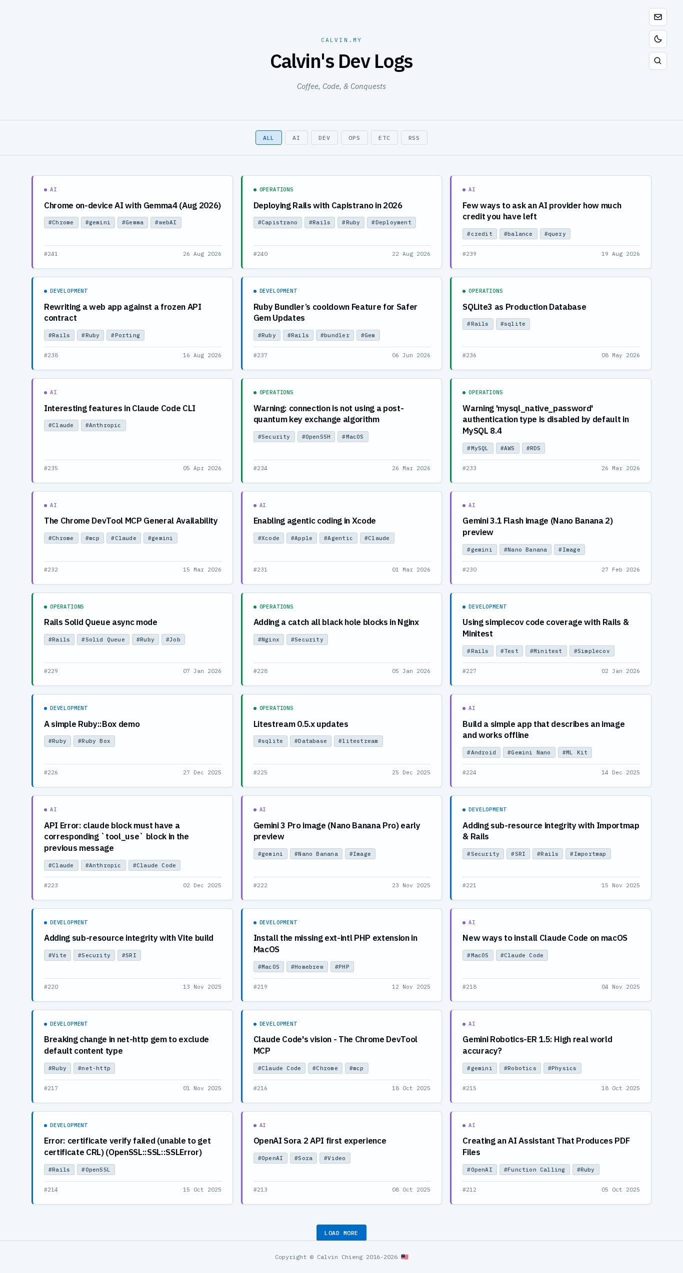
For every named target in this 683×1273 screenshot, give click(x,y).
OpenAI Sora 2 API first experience (320, 1140)
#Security (274, 436)
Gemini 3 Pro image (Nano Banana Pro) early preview (337, 831)
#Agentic (338, 538)
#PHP (342, 966)
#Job (173, 639)
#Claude (61, 425)
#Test (509, 650)
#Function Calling (535, 1169)
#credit (479, 233)
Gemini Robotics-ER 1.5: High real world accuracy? (537, 1045)
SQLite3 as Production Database (524, 306)
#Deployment (391, 222)
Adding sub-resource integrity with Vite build (129, 937)
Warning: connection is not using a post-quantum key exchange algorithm (329, 414)
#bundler (335, 335)
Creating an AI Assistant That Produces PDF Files (546, 1146)
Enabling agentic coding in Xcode (315, 520)
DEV (324, 137)
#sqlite (513, 323)
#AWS (507, 448)
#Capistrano (278, 222)
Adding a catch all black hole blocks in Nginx (336, 622)
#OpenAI (271, 1158)
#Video (335, 1158)
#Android (481, 752)
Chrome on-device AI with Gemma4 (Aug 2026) (132, 205)
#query (555, 233)
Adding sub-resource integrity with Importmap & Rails (550, 831)
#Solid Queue (103, 639)
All (269, 137)
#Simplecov (592, 650)
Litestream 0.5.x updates (301, 723)
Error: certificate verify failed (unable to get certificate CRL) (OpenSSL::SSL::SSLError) (127, 1146)
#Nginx (269, 639)
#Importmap (588, 853)
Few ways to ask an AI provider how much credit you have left (541, 211)
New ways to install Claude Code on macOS (545, 937)
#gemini (98, 222)
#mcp (93, 538)
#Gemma (133, 222)
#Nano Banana (526, 549)
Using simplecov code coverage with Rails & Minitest (545, 628)
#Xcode (269, 538)
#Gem (368, 335)
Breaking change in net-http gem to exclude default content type (126, 1045)
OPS (354, 137)
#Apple (301, 538)
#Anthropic (104, 425)
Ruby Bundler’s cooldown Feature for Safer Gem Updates (336, 312)
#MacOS (353, 436)
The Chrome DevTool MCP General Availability (131, 520)
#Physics (562, 1068)
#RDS (533, 448)
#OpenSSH (316, 436)
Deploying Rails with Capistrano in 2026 (328, 205)
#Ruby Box (94, 740)
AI (296, 137)
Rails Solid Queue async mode (101, 622)
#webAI (165, 222)
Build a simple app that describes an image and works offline (543, 729)
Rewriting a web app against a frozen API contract (123, 312)
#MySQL (477, 448)
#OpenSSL (96, 1169)
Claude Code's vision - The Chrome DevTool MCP (336, 1045)
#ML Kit (575, 752)
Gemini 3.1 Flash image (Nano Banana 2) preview (537, 526)
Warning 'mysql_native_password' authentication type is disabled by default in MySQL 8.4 (545, 419)
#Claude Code (154, 865)
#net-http (94, 1068)
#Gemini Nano (529, 752)
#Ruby (351, 222)
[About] (658, 17)
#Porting (125, 335)
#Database (310, 740)
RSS (414, 137)
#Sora (303, 1158)
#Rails (319, 222)
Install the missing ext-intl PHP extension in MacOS (336, 943)
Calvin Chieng (339, 1257)
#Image (569, 549)
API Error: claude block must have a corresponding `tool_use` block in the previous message (116, 836)
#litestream (358, 740)
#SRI (518, 853)
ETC (384, 137)
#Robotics (520, 1068)
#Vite (57, 955)
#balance (518, 233)
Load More (341, 1233)
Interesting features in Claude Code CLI (120, 408)
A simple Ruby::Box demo (92, 723)
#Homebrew (307, 966)
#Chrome (61, 222)
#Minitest (546, 650)
